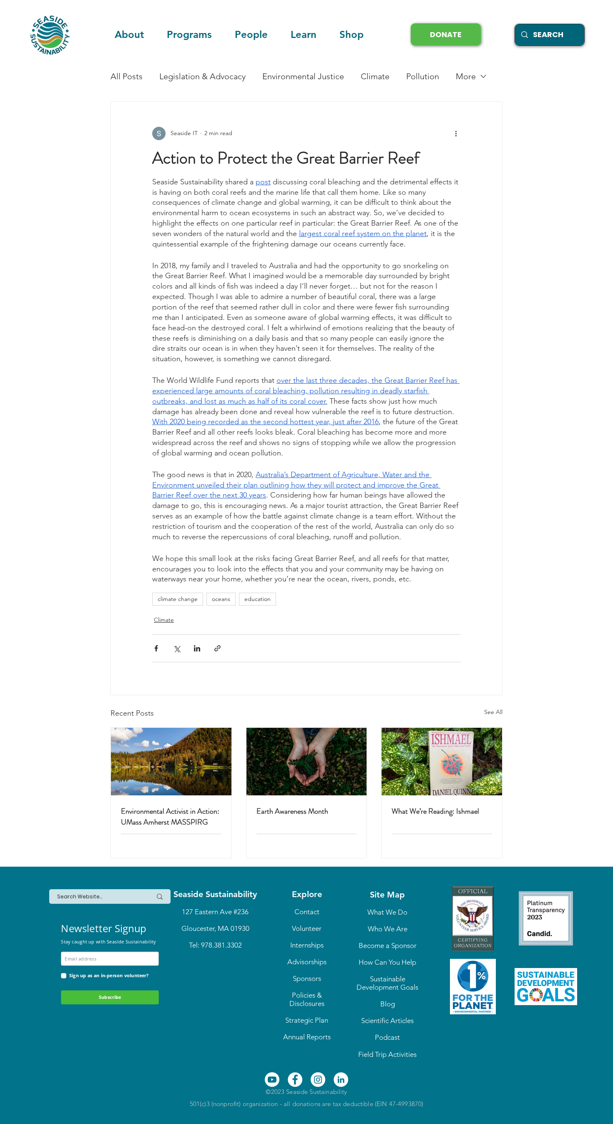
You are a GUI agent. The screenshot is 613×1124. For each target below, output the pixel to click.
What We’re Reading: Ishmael (435, 811)
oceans (221, 599)
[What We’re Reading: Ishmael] (442, 761)
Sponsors (307, 978)
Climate (375, 76)
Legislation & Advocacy (202, 76)
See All (493, 712)
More (466, 76)
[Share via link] (217, 648)
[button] (303, 34)
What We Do (387, 912)
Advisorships (307, 962)
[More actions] (456, 133)
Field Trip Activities (387, 1054)
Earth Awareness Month (292, 811)
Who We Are (387, 929)
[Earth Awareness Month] (306, 761)
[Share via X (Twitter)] (177, 648)
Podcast (387, 1037)
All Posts (127, 76)
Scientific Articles (387, 1020)
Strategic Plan (306, 1020)
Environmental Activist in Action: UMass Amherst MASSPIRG (170, 816)
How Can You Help (387, 962)
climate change (178, 599)
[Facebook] (295, 1079)
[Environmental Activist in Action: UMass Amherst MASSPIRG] (171, 761)
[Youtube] (272, 1079)
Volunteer (307, 928)
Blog (387, 1004)
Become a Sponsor (388, 945)
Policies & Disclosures (306, 999)
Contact (306, 912)
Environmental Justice (303, 76)
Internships (307, 945)
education (257, 599)
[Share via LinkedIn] (197, 648)
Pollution (422, 76)
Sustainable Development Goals (387, 983)
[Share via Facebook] (156, 648)
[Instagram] (318, 1079)
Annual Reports (307, 1037)
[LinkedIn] (341, 1079)
